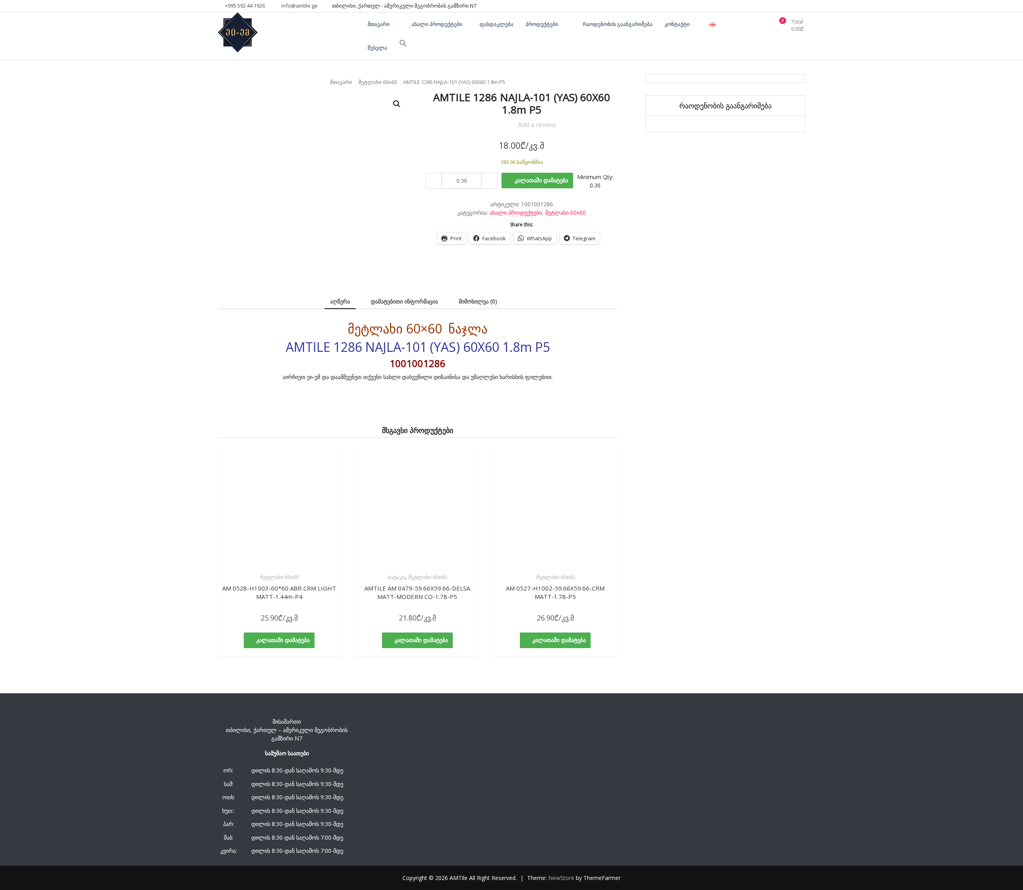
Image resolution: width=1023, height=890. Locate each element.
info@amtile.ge (299, 5)
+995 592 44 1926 (244, 5)
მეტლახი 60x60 (377, 82)
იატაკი (396, 577)
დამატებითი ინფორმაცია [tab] (404, 301)
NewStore (561, 878)
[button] (397, 104)
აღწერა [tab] (340, 301)
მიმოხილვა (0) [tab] (478, 301)
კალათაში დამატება (541, 180)
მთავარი (341, 82)
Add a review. (537, 124)
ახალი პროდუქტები (516, 212)
